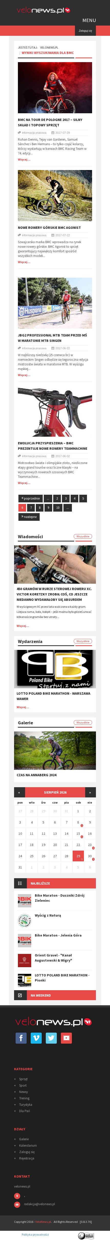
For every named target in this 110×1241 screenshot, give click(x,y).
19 (43, 844)
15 (78, 833)
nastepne (30, 517)
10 (57, 507)
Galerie (24, 1139)
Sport (23, 1085)
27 (20, 811)
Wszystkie (82, 536)
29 (43, 811)
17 (20, 844)
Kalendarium (28, 1145)
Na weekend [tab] (41, 995)
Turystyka (25, 1104)
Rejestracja (26, 1158)
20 (55, 844)
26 (43, 856)
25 (32, 856)
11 (32, 833)
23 (90, 844)
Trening (24, 1098)
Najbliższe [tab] (40, 883)
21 (66, 844)
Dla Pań (24, 1111)
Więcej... (24, 159)
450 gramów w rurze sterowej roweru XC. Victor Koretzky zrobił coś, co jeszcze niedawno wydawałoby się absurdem (54, 594)
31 (66, 811)
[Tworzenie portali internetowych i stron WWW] (86, 1234)
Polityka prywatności (35, 1234)
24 (20, 856)
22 (78, 844)
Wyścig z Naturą (48, 915)
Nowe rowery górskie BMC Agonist (49, 227)
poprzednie (31, 498)
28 (32, 811)
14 (66, 833)
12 (43, 833)
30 (55, 811)
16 (90, 833)
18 (32, 844)
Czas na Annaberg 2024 (36, 775)
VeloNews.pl (49, 47)
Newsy (23, 1092)
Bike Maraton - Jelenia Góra (58, 935)
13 (55, 833)
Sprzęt (23, 1079)
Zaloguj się (27, 1152)
